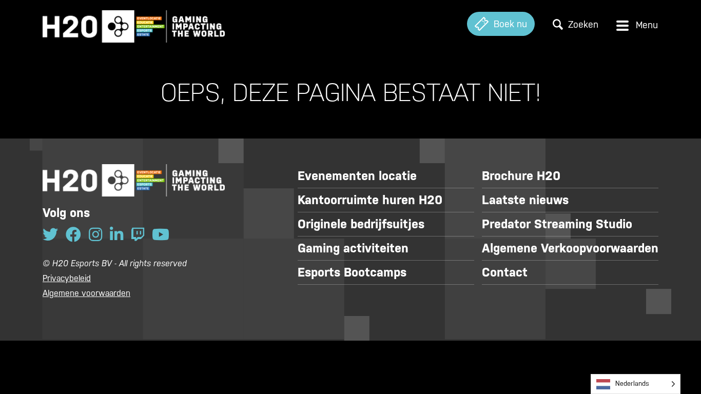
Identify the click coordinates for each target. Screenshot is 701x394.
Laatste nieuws (525, 200)
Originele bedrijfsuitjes (361, 224)
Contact (505, 272)
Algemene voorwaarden (86, 293)
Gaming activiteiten (353, 248)
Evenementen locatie (357, 176)
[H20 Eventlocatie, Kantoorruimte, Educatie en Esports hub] (134, 23)
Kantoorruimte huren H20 (370, 200)
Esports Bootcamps (352, 272)
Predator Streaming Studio (557, 224)
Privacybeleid (67, 278)
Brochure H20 (521, 176)
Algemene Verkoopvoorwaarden (570, 248)
